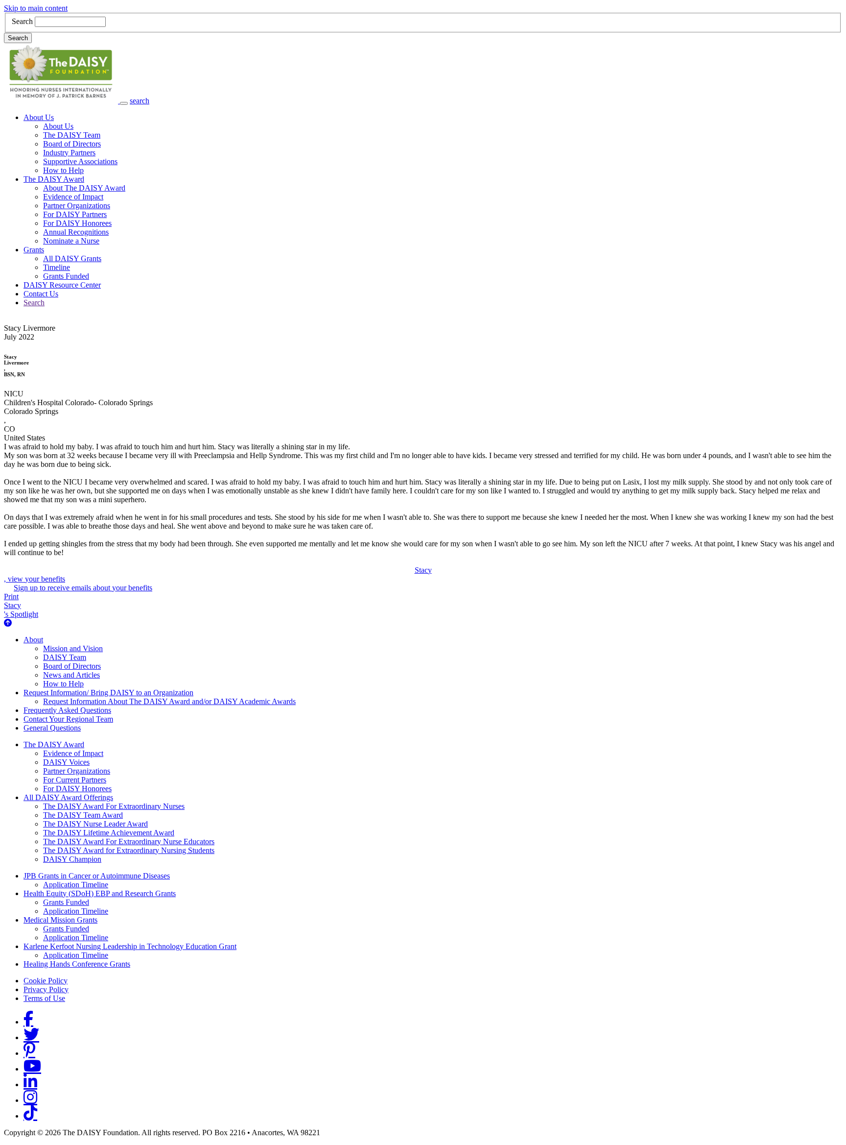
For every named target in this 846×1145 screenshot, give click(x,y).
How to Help (63, 170)
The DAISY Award (54, 179)
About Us (39, 117)
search (139, 101)
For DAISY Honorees (77, 223)
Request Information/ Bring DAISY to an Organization (108, 692)
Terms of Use (44, 998)
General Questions (52, 728)
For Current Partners (74, 780)
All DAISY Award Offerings (68, 797)
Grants (34, 249)
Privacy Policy (46, 989)
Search (22, 21)
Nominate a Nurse (71, 241)
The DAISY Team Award (83, 815)
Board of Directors (72, 144)
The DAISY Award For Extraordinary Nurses (114, 806)
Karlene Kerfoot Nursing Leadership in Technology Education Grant (130, 946)
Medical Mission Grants (60, 920)
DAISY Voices (66, 762)
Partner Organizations (76, 205)
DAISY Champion (72, 859)
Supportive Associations (80, 161)
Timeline (56, 267)
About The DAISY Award (84, 188)
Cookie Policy (46, 980)
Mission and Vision (73, 648)
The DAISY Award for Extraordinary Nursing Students (128, 850)
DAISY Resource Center (62, 285)
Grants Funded (66, 276)
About (33, 639)
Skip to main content (36, 8)
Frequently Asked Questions (67, 710)
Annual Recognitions (76, 232)
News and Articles (71, 675)
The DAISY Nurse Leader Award (95, 824)
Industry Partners (69, 152)
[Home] (62, 101)
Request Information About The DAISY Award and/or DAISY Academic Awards (169, 701)
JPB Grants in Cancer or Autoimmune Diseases (97, 876)
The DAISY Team (71, 135)
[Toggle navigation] (124, 103)
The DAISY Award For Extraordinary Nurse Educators (128, 841)
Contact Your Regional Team (68, 719)
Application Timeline (75, 884)
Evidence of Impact (73, 197)
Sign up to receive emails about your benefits (83, 588)
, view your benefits (218, 574)
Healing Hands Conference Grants (77, 964)
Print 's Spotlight (21, 605)
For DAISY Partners (75, 214)
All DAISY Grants (72, 258)
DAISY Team (64, 657)
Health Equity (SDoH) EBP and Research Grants (100, 893)
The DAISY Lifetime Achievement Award (108, 832)
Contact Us (41, 294)
